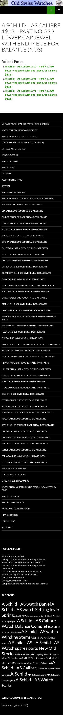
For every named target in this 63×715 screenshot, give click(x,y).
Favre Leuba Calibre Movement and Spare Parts (27, 310)
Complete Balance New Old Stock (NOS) (23, 142)
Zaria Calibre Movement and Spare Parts (23, 456)
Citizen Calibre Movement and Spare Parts (24, 266)
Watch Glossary (10, 496)
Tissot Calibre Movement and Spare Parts (24, 223)
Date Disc (7, 173)
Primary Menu (59, 10)
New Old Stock (10, 515)
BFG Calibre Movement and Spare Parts (23, 235)
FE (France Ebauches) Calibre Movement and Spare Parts (29, 318)
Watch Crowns (10, 161)
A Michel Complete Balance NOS (38, 663)
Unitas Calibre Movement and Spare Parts (24, 431)
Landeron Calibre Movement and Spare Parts (26, 369)
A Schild (18, 674)
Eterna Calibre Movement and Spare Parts (24, 304)
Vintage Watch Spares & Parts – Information (25, 124)
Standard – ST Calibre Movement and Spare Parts (28, 425)
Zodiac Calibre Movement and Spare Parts (24, 229)
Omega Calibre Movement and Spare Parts (24, 217)
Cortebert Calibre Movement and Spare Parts (26, 273)
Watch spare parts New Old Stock (19, 130)
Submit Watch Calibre (13, 474)
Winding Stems (10, 155)
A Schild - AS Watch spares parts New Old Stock (33, 616)
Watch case (8, 167)
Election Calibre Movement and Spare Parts (25, 291)
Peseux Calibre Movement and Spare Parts (24, 400)
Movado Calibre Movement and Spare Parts (25, 387)
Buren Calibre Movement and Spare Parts (24, 254)
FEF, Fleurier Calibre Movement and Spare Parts (27, 325)
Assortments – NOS (12, 180)
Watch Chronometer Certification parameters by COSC (29, 488)
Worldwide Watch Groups (16, 508)
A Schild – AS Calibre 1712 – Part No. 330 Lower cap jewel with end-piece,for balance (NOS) (31, 70)
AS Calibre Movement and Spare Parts (22, 204)
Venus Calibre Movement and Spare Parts (24, 450)
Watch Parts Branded (13, 192)
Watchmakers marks (13, 502)
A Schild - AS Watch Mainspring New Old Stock (35, 654)
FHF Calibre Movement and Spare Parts (22, 338)
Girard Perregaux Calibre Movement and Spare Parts (30, 344)
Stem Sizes (7, 527)
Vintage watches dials (14, 148)
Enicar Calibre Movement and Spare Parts (24, 298)
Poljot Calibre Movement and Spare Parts (24, 406)
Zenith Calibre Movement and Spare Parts (24, 462)
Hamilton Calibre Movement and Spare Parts (26, 350)
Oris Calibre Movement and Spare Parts (23, 394)
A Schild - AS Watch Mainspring (33, 658)
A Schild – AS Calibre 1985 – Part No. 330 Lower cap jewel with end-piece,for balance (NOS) (31, 82)
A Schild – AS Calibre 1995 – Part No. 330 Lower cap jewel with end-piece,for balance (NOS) (31, 94)
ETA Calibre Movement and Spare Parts (22, 211)
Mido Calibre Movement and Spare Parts (23, 381)
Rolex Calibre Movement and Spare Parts (24, 418)
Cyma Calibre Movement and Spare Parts (23, 279)
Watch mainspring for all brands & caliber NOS (27, 198)
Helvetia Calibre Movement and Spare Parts (25, 363)
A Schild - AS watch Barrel (26, 603)
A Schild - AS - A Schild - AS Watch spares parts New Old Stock (30, 648)
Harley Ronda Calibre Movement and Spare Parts (28, 356)
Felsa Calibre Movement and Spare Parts (23, 332)
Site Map (6, 186)
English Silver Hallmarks (15, 481)
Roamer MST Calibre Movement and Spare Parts (27, 412)
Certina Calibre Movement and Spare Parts (25, 260)
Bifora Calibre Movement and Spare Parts (24, 242)
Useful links (8, 521)
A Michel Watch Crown (37, 675)
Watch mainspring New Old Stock (20, 136)
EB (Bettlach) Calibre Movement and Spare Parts (28, 285)
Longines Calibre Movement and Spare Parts (26, 375)
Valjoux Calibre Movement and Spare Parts (25, 443)
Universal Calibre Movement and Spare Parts (26, 437)
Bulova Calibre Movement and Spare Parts (25, 248)
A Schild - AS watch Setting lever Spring (30, 609)
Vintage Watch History (14, 468)
